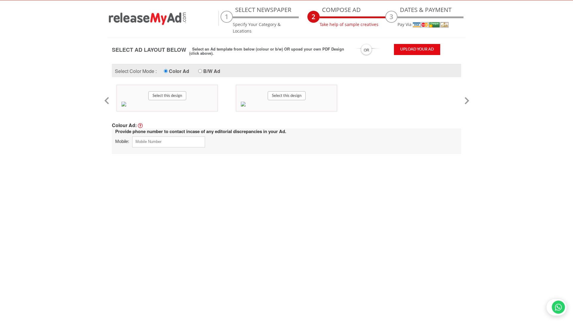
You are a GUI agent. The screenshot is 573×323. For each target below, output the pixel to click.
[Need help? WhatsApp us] (556, 307)
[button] (129, 98)
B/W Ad (211, 71)
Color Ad (179, 71)
